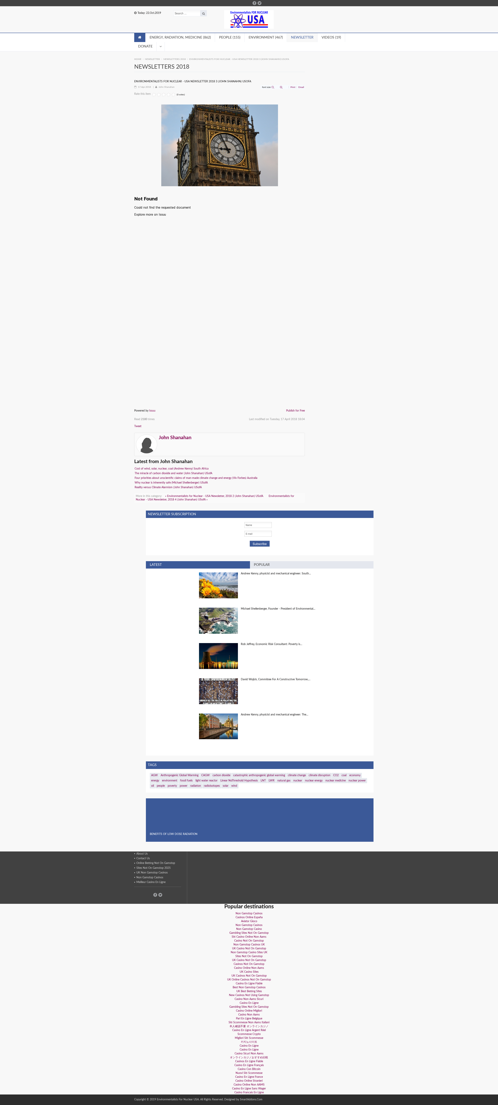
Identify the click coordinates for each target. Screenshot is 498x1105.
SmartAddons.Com (251, 1099)
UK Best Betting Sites (249, 991)
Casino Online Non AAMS (249, 1084)
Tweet (137, 426)
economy (354, 775)
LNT (263, 780)
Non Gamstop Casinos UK (249, 944)
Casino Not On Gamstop (249, 940)
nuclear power (357, 780)
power (183, 786)
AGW (154, 775)
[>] (161, 46)
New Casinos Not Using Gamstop (249, 995)
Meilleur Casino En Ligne (151, 882)
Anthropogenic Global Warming (179, 775)
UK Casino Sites (249, 972)
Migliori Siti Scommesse (249, 1038)
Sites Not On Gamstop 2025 (153, 868)
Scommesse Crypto (249, 1034)
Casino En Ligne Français (249, 1065)
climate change (297, 775)
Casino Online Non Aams (249, 968)
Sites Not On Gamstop (249, 956)
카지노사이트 (249, 1042)
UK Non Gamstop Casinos (152, 872)
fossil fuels (186, 780)
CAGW (205, 775)
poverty (172, 786)
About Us (142, 853)
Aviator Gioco (249, 921)
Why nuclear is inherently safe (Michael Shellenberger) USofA (171, 482)
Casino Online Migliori (249, 1010)
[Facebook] (254, 3)
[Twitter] (259, 3)
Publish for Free (295, 410)
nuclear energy (314, 780)
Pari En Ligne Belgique (249, 1018)
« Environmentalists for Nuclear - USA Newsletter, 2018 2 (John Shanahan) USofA (214, 496)
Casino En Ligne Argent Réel (249, 1030)
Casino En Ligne (249, 1003)
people (161, 786)
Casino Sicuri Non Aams (249, 1053)
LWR (271, 780)
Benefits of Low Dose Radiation (173, 834)
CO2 (336, 775)
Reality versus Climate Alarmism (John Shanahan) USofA (168, 487)
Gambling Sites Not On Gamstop (249, 933)
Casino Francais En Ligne (249, 1092)
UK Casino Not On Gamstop (249, 948)
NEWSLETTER (152, 59)
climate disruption (319, 775)
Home (137, 59)
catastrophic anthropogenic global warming (259, 775)
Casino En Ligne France (249, 1077)
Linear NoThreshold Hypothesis (239, 780)
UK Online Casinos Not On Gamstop (249, 979)
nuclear (297, 780)
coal (344, 775)
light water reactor (206, 780)
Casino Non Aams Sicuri (249, 999)
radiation (195, 786)
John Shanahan (166, 87)
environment (169, 780)
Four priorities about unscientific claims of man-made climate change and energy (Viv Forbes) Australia (196, 478)
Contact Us (143, 858)
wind (234, 786)
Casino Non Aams (249, 1014)
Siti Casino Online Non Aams (249, 937)
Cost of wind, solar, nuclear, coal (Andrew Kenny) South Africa (172, 468)
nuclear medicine (335, 780)
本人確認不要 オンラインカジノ (249, 1026)
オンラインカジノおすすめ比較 (249, 1057)
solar (225, 786)
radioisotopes (212, 786)
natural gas (283, 780)
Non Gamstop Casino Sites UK (249, 952)
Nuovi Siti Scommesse (249, 1073)
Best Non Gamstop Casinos (249, 987)
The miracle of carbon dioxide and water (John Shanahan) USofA (173, 473)
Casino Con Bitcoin (249, 1069)
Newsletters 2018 (174, 59)
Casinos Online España (249, 917)
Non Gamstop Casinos (149, 877)
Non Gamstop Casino (249, 929)
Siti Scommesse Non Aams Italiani (249, 1022)
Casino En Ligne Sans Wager (249, 1088)
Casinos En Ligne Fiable (249, 1061)
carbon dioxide (221, 775)
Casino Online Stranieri (249, 1081)
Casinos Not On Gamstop (249, 964)
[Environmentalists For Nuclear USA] (249, 19)
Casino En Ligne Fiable (249, 983)
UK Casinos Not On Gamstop (249, 975)
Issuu (152, 410)
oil (152, 786)
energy (155, 780)
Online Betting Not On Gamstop (155, 863)
